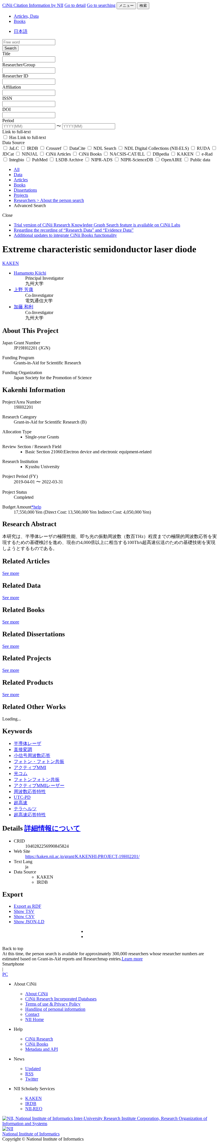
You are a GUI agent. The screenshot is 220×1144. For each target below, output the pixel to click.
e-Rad (207, 154)
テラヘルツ (25, 808)
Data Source (13, 142)
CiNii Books (90, 154)
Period (8, 120)
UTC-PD (22, 797)
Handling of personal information (55, 1009)
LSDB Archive (69, 159)
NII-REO (33, 1108)
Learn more (132, 958)
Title (6, 53)
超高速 (21, 802)
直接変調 (23, 749)
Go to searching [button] (101, 5)
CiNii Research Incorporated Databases (61, 998)
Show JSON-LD (29, 921)
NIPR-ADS (102, 159)
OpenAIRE (171, 159)
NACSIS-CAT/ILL (127, 154)
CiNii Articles (58, 154)
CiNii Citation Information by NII (32, 5)
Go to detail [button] (75, 5)
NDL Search (104, 148)
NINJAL (30, 154)
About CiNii (36, 993)
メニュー (126, 5)
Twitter (31, 1079)
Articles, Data (26, 16)
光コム (21, 773)
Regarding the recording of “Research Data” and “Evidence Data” (73, 230)
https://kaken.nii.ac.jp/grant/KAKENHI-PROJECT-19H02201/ (82, 856)
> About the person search (60, 200)
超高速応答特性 (30, 814)
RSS (29, 1073)
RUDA (203, 148)
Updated (33, 1068)
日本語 (21, 31)
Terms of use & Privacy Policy (52, 1004)
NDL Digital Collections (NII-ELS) (156, 148)
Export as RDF (27, 906)
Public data (199, 159)
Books (19, 21)
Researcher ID (15, 76)
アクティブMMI (30, 767)
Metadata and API (41, 1049)
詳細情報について (52, 828)
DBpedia (161, 154)
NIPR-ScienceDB (136, 159)
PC (5, 974)
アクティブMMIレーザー (39, 785)
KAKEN (185, 154)
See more (10, 573)
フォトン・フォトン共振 (39, 761)
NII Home (34, 1019)
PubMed (40, 159)
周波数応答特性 (30, 791)
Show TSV (24, 911)
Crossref (53, 148)
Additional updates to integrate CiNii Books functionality (65, 235)
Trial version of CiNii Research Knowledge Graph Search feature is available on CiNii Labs (97, 225)
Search (10, 48)
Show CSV (24, 916)
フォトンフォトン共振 (37, 779)
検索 (143, 5)
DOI (6, 109)
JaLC (14, 148)
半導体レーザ (27, 743)
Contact (32, 1014)
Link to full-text (16, 131)
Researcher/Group (18, 64)
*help (36, 507)
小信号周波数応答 (32, 755)
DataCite (77, 148)
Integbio (16, 159)
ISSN (7, 98)
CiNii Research (39, 1038)
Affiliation (11, 87)
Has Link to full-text (27, 137)
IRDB (32, 148)
